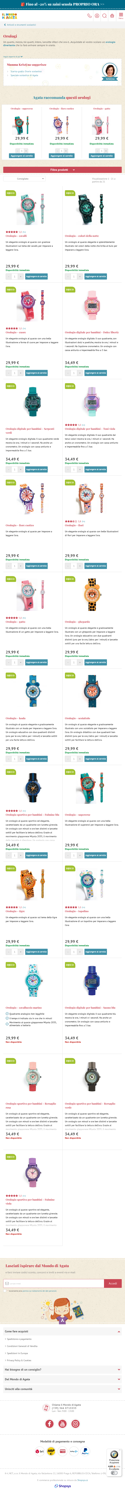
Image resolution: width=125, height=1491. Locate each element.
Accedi (113, 1283)
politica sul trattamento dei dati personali (40, 1291)
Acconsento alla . (32, 1291)
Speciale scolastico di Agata (24, 75)
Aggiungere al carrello (22, 155)
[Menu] (120, 1451)
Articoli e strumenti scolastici (21, 24)
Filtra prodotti (59, 170)
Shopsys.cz (82, 1480)
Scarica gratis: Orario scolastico (26, 71)
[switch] (114, 1473)
